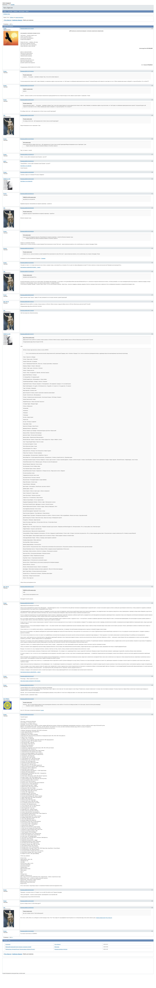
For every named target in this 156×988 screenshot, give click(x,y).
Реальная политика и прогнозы (61, 949)
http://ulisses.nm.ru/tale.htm (25, 165)
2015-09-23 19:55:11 (29, 685)
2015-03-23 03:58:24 (29, 231)
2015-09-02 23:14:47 (29, 676)
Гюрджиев (43, 258)
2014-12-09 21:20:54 (29, 99)
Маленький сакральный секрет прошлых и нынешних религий (18, 946)
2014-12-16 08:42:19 (29, 154)
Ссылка (42, 710)
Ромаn (4, 901)
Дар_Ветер (6, 301)
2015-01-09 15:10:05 (29, 178)
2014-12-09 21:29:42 (29, 115)
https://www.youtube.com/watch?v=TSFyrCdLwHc (30, 680)
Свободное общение (17, 20)
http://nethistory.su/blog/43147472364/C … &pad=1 (30, 267)
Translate (12, 4)
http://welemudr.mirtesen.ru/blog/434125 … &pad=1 (30, 672)
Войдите (11, 17)
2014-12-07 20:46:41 (29, 71)
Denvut (5, 248)
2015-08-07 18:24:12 (29, 301)
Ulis (4, 115)
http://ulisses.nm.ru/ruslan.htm (26, 181)
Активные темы (6, 13)
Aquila (4, 28)
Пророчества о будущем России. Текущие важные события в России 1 (20, 949)
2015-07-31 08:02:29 (29, 271)
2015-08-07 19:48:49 (29, 310)
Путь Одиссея (7, 20)
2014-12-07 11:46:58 (29, 28)
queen (4, 161)
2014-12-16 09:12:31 (29, 161)
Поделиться (22, 28)
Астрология (8, 944)
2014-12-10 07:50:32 (29, 138)
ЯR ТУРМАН (6, 699)
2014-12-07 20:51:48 (29, 85)
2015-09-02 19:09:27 (29, 603)
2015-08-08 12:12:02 (29, 586)
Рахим (4, 71)
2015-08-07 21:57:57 (29, 334)
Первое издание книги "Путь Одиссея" (104, 917)
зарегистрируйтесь (19, 17)
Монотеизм (57, 946)
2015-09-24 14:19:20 (29, 698)
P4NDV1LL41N (6, 179)
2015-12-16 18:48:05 (29, 931)
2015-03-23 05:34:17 (29, 248)
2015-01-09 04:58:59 (29, 172)
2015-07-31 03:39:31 (29, 262)
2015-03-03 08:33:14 (29, 193)
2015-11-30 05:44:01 (29, 907)
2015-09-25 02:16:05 (29, 889)
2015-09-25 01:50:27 (29, 714)
